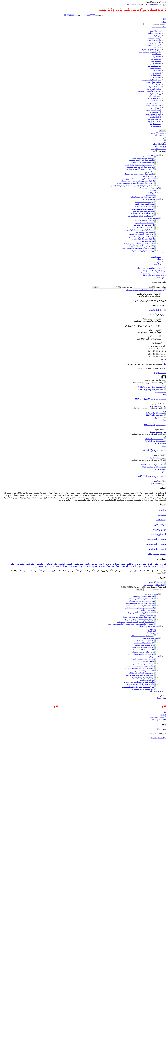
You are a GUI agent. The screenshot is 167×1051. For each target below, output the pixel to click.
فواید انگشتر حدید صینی (17, 570)
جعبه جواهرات (155, 56)
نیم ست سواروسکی (153, 121)
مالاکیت (130, 564)
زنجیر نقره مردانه (154, 98)
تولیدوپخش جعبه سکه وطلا (150, 52)
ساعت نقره (156, 100)
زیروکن (163, 566)
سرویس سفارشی (154, 103)
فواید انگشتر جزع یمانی (56, 570)
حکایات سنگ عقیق (142, 570)
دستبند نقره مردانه (153, 89)
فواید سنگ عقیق (125, 570)
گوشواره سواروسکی (152, 114)
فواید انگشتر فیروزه (109, 570)
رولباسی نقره (155, 93)
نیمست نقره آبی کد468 (155, 424)
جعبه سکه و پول (154, 66)
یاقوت (108, 564)
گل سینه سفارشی (153, 110)
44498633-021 (152, 4)
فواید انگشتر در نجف (36, 570)
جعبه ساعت (156, 61)
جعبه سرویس (155, 63)
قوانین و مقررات (159, 529)
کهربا (150, 564)
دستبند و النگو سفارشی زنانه (149, 91)
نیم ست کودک (155, 124)
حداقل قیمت (161, 287)
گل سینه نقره (155, 112)
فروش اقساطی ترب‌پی (156, 539)
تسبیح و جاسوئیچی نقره (151, 49)
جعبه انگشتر (156, 54)
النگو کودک (151, 192)
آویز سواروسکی (154, 33)
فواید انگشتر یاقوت (91, 570)
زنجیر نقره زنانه (155, 96)
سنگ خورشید (104, 566)
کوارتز (94, 566)
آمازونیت (146, 566)
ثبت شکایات (161, 520)
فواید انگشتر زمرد (75, 570)
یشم (144, 564)
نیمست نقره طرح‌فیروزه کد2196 (150, 398)
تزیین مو (157, 47)
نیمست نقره (156, 126)
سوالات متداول (160, 524)
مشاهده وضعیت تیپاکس (156, 554)
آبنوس (58, 566)
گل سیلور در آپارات (158, 534)
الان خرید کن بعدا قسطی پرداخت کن (151, 268)
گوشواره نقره (155, 117)
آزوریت (133, 566)
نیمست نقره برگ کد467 (154, 450)
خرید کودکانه (156, 75)
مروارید (116, 564)
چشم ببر (40, 564)
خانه (164, 364)
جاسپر (87, 564)
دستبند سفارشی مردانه (151, 80)
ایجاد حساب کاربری (158, 738)
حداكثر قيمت (127, 287)
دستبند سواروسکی (153, 82)
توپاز (139, 566)
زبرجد (94, 564)
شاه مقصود (78, 564)
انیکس (62, 564)
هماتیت (74, 566)
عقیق (156, 564)
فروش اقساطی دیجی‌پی (156, 544)
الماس (69, 564)
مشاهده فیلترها (160, 373)
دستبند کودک (156, 84)
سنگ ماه (115, 566)
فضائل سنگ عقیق (158, 570)
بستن (164, 394)
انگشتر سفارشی (154, 38)
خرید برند (157, 70)
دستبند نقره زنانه (154, 86)
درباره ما (162, 510)
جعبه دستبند (156, 59)
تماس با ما (162, 515)
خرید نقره (157, 77)
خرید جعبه (157, 73)
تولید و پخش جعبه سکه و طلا (154, 270)
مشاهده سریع (160, 392)
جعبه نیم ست (155, 68)
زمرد (123, 564)
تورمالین (49, 564)
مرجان (138, 564)
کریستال (65, 566)
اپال (80, 566)
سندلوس (20, 564)
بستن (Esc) (161, 277)
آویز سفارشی (155, 31)
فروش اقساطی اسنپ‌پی (156, 549)
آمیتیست (124, 566)
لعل (55, 564)
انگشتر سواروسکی (153, 40)
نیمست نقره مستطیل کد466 (152, 476)
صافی (95, 287)
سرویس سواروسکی (153, 105)
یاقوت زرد (38, 566)
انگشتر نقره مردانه (153, 45)
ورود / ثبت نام (155, 691)
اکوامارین (11, 564)
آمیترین (155, 566)
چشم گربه (30, 564)
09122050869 (132, 4)
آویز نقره (157, 35)
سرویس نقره (155, 107)
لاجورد (101, 564)
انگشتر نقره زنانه (154, 42)
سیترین (87, 566)
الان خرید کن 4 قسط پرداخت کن (153, 273)
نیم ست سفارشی (154, 119)
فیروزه (163, 564)
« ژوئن (163, 362)
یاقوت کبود (49, 566)
